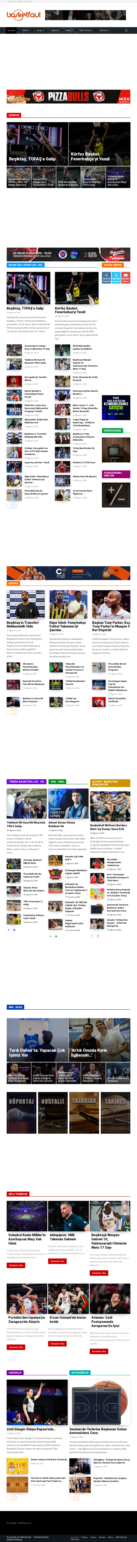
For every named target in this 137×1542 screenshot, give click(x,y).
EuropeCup (106, 583)
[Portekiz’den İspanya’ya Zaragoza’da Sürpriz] (27, 1299)
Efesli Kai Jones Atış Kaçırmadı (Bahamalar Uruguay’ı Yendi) (36, 408)
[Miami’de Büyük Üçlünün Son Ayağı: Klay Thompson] (19, 1073)
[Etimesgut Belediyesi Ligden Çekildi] (55, 874)
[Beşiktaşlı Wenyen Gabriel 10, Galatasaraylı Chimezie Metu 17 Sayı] (62, 364)
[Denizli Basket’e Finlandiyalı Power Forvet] (14, 395)
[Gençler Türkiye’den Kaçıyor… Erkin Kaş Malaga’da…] (97, 924)
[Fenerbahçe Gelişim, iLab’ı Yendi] (14, 919)
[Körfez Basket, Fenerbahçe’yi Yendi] (99, 144)
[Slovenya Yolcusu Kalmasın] (118, 1073)
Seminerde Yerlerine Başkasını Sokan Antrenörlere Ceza (117, 908)
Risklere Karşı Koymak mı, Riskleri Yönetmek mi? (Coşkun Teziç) (118, 893)
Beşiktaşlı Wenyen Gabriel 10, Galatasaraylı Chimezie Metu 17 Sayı (109, 1241)
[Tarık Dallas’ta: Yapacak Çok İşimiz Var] (37, 1040)
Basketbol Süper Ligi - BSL (26, 265)
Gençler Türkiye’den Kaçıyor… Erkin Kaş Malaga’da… (117, 923)
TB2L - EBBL (57, 781)
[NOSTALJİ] (53, 1113)
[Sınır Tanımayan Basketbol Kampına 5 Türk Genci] (97, 878)
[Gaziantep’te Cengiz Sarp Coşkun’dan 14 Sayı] (43, 177)
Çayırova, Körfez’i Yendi (37, 462)
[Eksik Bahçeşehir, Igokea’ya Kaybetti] (68, 177)
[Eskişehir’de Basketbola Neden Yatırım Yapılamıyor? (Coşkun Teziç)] (55, 888)
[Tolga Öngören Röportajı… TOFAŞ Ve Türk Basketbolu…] (62, 424)
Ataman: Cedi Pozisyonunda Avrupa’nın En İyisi (105, 1322)
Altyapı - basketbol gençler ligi (105, 783)
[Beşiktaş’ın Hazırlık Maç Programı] (13, 702)
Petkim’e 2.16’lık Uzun (84, 462)
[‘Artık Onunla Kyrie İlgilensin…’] (62, 495)
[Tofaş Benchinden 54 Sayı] (62, 452)
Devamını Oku (16, 1265)
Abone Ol (126, 274)
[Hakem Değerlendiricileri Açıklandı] (55, 924)
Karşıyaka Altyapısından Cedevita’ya (114, 862)
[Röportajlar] (21, 1113)
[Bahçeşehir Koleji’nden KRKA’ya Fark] (14, 424)
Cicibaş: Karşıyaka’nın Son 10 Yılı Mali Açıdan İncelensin (36, 451)
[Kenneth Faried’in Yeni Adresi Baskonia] (13, 685)
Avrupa (13, 583)
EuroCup (65, 583)
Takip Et (106, 273)
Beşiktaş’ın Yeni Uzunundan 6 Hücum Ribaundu (83, 437)
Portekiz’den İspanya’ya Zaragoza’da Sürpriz (26, 1320)
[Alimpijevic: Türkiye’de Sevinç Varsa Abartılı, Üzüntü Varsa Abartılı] (80, 1466)
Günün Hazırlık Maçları (85, 476)
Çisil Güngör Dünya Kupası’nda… (31, 1429)
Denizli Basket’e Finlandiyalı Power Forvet (34, 394)
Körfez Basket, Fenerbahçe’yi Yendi (70, 310)
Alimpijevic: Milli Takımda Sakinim (63, 1237)
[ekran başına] (116, 449)
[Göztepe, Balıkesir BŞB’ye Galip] (14, 864)
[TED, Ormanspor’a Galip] (14, 905)
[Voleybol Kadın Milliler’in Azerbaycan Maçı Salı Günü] (118, 177)
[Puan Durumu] (116, 495)
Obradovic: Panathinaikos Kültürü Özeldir (31, 667)
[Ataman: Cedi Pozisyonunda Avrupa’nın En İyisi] (110, 1299)
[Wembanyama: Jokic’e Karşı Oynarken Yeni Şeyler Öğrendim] (68, 1073)
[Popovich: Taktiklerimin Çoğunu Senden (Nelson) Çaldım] (80, 1485)
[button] (126, 30)
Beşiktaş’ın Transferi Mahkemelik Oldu (23, 624)
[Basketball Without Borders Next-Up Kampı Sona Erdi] (19, 177)
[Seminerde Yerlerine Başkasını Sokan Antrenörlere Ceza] (97, 908)
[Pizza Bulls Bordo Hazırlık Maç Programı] (14, 495)
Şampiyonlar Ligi (85, 583)
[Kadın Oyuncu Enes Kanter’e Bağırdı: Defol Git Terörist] (43, 1073)
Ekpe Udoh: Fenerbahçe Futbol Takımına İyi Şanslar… (37, 479)
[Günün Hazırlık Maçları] (62, 481)
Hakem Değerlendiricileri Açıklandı (74, 923)
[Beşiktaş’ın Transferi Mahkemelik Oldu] (14, 438)
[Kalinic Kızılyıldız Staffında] (99, 702)
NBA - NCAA (15, 1007)
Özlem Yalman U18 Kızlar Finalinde (49, 1459)
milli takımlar (18, 1194)
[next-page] (14, 506)
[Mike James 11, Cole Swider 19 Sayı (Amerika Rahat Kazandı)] (62, 409)
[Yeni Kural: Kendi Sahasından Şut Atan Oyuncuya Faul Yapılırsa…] (17, 1485)
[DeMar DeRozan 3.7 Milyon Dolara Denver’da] (93, 1073)
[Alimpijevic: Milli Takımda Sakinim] (68, 1216)
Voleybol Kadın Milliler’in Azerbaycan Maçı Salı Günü (27, 1239)
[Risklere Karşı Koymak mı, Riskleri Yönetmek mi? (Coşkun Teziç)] (97, 893)
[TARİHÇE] (115, 1113)
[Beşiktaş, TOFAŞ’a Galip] (37, 144)
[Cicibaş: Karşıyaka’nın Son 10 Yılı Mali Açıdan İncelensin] (14, 452)
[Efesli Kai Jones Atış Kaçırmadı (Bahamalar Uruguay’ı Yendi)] (14, 409)
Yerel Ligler (124, 583)
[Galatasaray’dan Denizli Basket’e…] (62, 395)
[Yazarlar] (84, 1113)
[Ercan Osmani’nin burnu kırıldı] (68, 1299)
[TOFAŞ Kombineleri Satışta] (56, 685)
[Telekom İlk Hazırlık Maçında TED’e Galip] (93, 177)
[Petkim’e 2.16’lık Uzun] (62, 467)
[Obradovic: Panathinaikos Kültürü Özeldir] (13, 667)
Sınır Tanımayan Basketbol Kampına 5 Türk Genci (117, 877)
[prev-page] (9, 506)
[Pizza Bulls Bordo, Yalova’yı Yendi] (14, 877)
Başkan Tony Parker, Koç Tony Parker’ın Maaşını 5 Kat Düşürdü (111, 626)
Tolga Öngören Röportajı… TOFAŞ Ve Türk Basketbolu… (83, 422)
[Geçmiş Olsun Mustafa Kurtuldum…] (14, 891)
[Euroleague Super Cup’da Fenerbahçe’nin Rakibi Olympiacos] (99, 685)
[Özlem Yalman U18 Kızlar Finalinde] (17, 1466)
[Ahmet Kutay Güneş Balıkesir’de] (68, 804)
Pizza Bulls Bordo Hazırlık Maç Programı (117, 667)
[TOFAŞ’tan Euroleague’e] (56, 702)
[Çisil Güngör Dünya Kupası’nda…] (37, 1402)
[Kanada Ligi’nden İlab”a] (55, 860)
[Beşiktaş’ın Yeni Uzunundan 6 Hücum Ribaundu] (62, 438)
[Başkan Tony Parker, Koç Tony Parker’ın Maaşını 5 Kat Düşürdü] (111, 604)
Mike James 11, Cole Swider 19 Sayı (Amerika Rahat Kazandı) (85, 408)
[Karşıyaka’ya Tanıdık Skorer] (14, 381)
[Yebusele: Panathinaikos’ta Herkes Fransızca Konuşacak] (56, 667)
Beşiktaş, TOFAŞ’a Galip (25, 308)
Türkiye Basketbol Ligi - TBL (26, 781)
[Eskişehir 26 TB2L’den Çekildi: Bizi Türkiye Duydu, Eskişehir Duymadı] (55, 906)
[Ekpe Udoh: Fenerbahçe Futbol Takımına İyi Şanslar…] (14, 481)
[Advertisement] (68, 61)
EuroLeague (48, 583)
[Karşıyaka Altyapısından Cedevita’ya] (97, 863)
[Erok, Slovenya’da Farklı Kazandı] (62, 381)
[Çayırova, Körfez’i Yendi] (14, 467)
